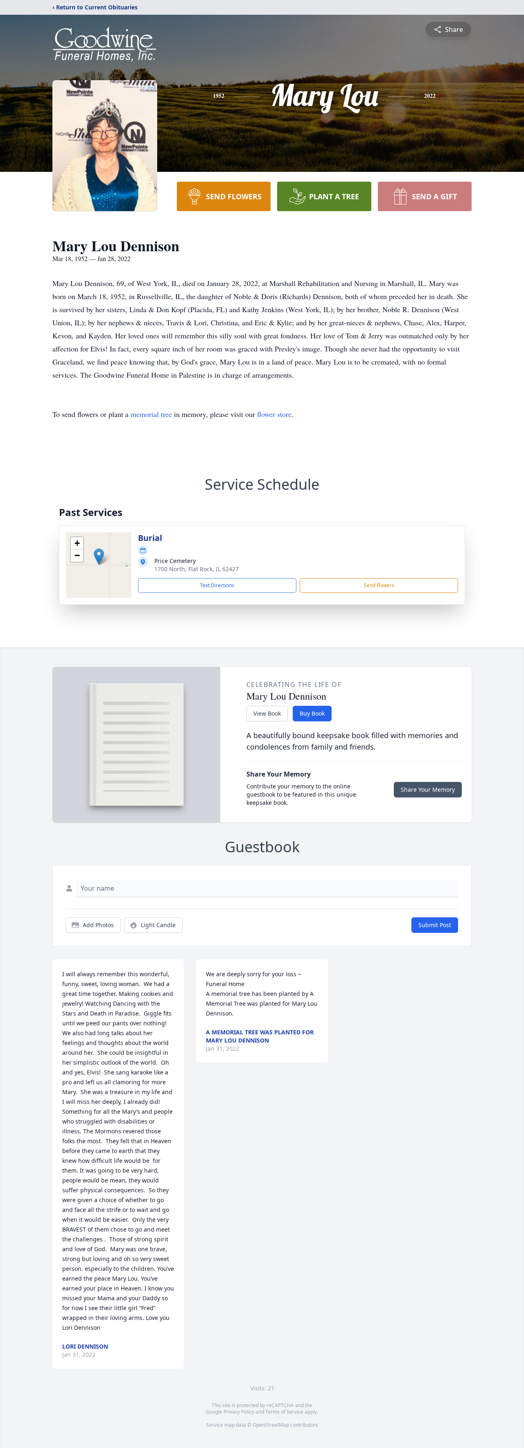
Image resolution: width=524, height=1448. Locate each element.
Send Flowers (379, 585)
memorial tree (151, 414)
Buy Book (312, 713)
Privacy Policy (239, 1411)
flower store (274, 414)
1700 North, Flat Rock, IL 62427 (196, 569)
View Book (267, 713)
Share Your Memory (428, 789)
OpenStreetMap (271, 1424)
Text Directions (217, 585)
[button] (99, 556)
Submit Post (434, 925)
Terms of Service (284, 1411)
